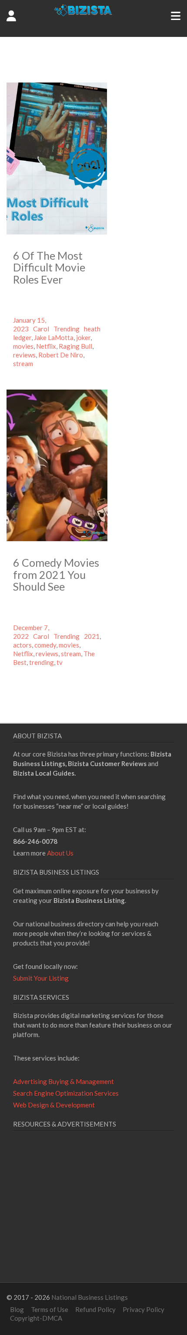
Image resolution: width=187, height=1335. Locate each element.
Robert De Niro (60, 355)
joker (83, 337)
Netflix (46, 346)
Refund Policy (95, 1309)
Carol (41, 329)
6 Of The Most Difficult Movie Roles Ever (49, 267)
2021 (92, 636)
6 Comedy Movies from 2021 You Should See (56, 574)
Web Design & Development (54, 1105)
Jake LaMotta (53, 337)
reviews (24, 355)
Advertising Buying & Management (63, 1081)
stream (23, 363)
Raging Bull (75, 346)
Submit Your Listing (41, 978)
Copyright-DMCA (36, 1318)
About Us (60, 853)
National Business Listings (89, 1297)
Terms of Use (49, 1309)
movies (23, 346)
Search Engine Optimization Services (66, 1093)
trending (41, 662)
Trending (66, 329)
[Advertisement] (86, 1217)
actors (22, 645)
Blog (17, 1309)
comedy (45, 645)
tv (60, 662)
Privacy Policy (143, 1309)
